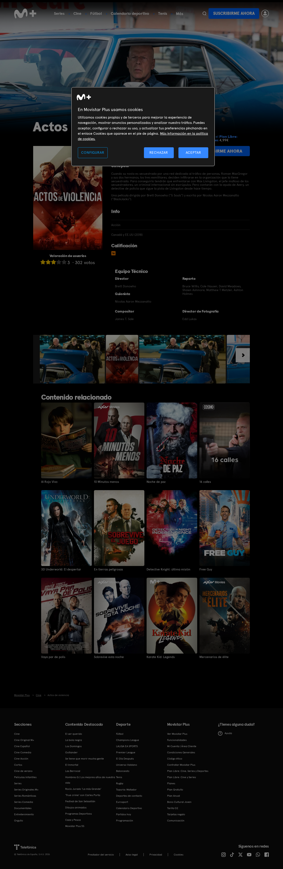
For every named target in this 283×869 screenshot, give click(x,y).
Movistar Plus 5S (74, 826)
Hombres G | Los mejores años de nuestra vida (90, 780)
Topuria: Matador (126, 789)
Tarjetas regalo (176, 814)
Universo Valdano (126, 764)
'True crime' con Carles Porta (82, 795)
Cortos (18, 764)
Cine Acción (21, 758)
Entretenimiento (24, 814)
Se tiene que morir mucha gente (84, 758)
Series (59, 13)
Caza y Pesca (73, 819)
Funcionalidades (177, 740)
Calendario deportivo (130, 13)
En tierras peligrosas (108, 569)
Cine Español (22, 746)
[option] (73, 359)
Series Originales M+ (26, 789)
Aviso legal (132, 854)
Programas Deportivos (78, 813)
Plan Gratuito (175, 789)
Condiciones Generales (181, 752)
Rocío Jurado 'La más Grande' (83, 788)
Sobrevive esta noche (109, 657)
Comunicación (175, 820)
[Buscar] (204, 13)
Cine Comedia (22, 752)
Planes (171, 783)
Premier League (125, 752)
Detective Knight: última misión (168, 569)
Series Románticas (25, 795)
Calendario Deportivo (129, 808)
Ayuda (228, 733)
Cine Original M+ (24, 740)
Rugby (119, 783)
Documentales (22, 808)
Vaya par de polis (53, 657)
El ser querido (73, 733)
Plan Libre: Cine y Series (181, 777)
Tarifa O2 (172, 808)
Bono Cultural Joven (179, 802)
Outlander (71, 752)
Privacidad (155, 854)
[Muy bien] (64, 262)
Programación (124, 820)
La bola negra (73, 740)
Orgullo (18, 820)
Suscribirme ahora (234, 13)
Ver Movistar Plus (177, 733)
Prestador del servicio (101, 854)
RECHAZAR (158, 152)
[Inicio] (25, 13)
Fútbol (96, 13)
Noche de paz (156, 481)
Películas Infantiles (25, 777)
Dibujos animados (75, 807)
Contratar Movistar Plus (181, 764)
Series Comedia (23, 802)
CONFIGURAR (92, 152)
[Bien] (58, 262)
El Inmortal (71, 764)
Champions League (127, 740)
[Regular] (53, 262)
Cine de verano (23, 771)
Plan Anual (173, 795)
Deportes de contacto (129, 795)
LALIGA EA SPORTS (127, 746)
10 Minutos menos (106, 481)
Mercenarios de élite (214, 657)
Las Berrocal (72, 771)
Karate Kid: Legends (161, 657)
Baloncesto (122, 771)
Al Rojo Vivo (49, 481)
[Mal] (48, 262)
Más (179, 14)
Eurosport (122, 802)
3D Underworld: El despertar (61, 569)
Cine (77, 13)
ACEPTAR (193, 152)
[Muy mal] (42, 262)
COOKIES (178, 854)
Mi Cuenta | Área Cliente (181, 746)
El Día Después (125, 758)
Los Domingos (73, 746)
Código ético (174, 758)
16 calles (205, 481)
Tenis (162, 13)
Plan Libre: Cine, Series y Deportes (187, 771)
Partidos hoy (123, 814)
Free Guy (205, 569)
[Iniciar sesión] (265, 13)
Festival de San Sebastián (80, 801)
